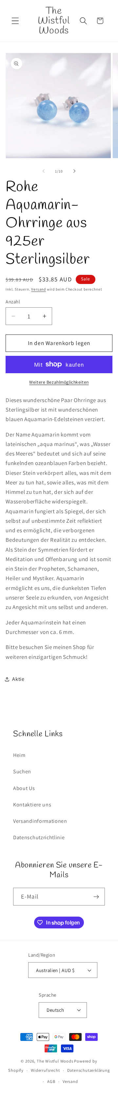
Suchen (22, 771)
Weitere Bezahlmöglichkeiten (59, 382)
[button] (15, 20)
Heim (19, 755)
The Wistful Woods (55, 1061)
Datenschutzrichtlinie (39, 837)
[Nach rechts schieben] (74, 171)
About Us (24, 788)
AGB (51, 1081)
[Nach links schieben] (43, 171)
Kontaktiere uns (32, 804)
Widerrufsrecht (45, 1070)
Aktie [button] (18, 679)
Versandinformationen (40, 821)
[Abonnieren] (96, 896)
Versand (38, 289)
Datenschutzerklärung (88, 1070)
